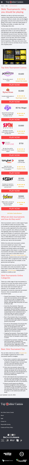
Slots (7, 5)
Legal (2, 418)
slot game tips (23, 353)
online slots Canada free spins (18, 255)
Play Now (14, 85)
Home (2, 5)
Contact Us (3, 421)
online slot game (11, 270)
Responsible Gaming (5, 424)
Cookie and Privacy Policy (7, 427)
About (2, 415)
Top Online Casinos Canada (7, 412)
